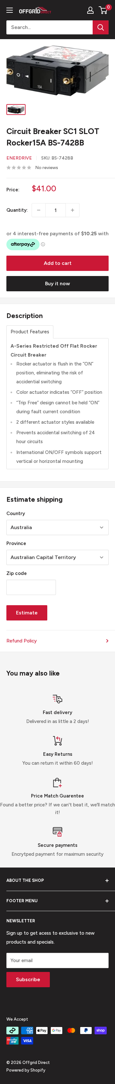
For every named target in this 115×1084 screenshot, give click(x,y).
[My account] (90, 10)
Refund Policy (21, 641)
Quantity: (17, 210)
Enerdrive (19, 158)
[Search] (101, 27)
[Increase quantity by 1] (72, 210)
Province (16, 543)
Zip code (16, 573)
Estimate (27, 613)
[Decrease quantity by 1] (38, 210)
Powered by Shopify (25, 1070)
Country (15, 513)
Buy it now (57, 283)
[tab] (29, 331)
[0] (103, 10)
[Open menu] (9, 10)
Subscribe (28, 979)
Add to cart (58, 263)
